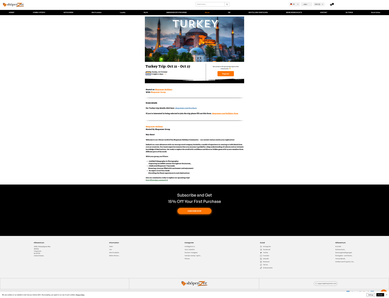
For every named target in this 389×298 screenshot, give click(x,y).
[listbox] (319, 4)
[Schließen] (386, 294)
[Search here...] (227, 4)
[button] (319, 4)
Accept (380, 295)
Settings (370, 295)
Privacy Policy (80, 295)
